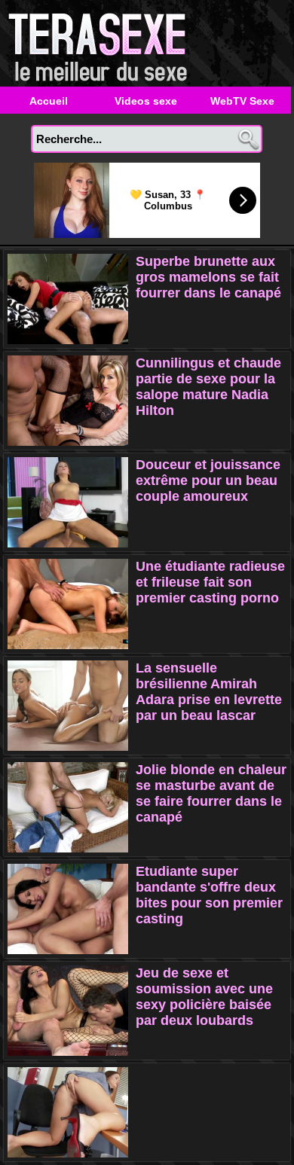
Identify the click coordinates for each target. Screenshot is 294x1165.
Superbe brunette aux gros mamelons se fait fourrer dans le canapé (208, 277)
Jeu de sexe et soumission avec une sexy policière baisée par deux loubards (204, 996)
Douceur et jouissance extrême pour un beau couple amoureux (208, 480)
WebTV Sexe (242, 101)
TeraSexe (102, 43)
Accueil (48, 101)
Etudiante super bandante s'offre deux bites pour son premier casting (209, 895)
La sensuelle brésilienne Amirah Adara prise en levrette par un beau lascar (209, 691)
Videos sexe (146, 101)
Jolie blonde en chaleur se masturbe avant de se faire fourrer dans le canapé (211, 793)
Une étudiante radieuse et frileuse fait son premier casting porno (210, 582)
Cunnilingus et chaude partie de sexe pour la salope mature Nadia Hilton (208, 386)
